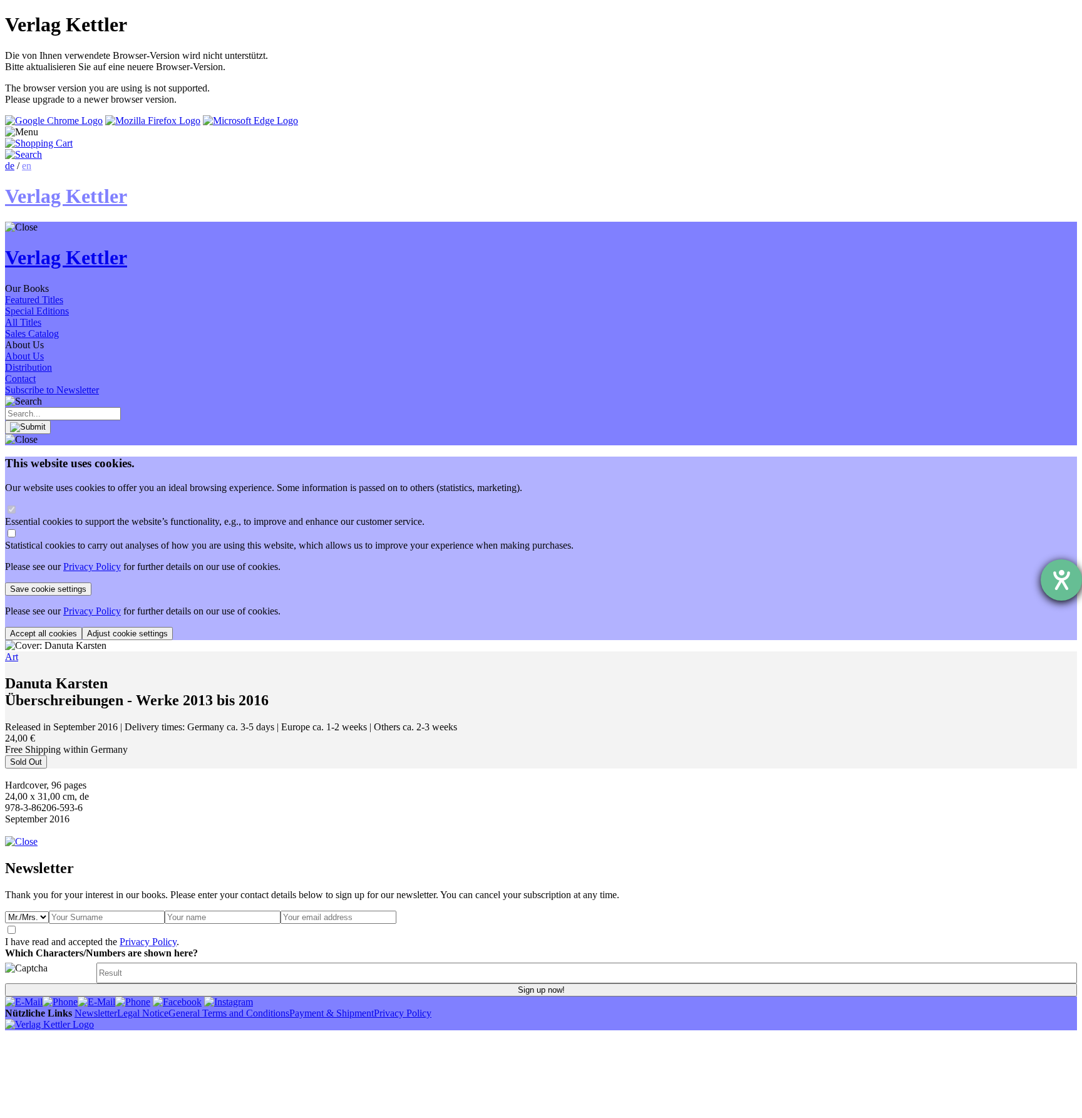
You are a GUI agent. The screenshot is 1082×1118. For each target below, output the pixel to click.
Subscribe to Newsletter (52, 390)
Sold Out (26, 762)
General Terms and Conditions (228, 1013)
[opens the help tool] (1061, 580)
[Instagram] (228, 1001)
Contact (20, 378)
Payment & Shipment (331, 1013)
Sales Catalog (32, 333)
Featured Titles (34, 299)
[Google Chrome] (54, 120)
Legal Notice (142, 1013)
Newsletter (96, 1013)
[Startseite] (49, 1024)
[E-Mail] (24, 1001)
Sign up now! (541, 990)
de (9, 165)
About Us (24, 356)
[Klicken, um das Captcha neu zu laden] (49, 973)
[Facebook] (177, 1001)
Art (11, 656)
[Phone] (60, 1001)
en (26, 165)
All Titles (23, 322)
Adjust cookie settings (127, 633)
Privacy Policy (92, 566)
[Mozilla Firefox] (152, 120)
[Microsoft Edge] (250, 120)
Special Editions (37, 311)
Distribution (28, 367)
